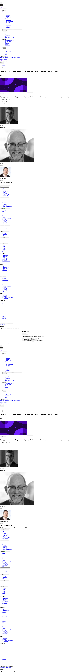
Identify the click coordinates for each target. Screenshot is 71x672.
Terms (3, 324)
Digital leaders (4, 260)
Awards (6, 50)
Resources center (7, 35)
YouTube (4, 662)
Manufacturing (4, 270)
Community (6, 44)
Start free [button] (6, 56)
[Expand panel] (23, 334)
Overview (4, 302)
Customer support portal (6, 310)
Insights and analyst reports (6, 282)
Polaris (7, 26)
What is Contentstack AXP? (27, 338)
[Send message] (33, 341)
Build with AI (8, 41)
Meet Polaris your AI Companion (27, 340)
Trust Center (9, 324)
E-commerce (4, 271)
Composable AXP (5, 289)
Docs (5, 42)
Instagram (4, 318)
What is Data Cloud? (35, 338)
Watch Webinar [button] (30, 92)
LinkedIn (4, 317)
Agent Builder (8, 27)
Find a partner (4, 303)
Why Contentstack (8, 49)
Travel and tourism (5, 267)
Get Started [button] (2, 185)
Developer (4, 39)
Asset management (9, 21)
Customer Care (4, 296)
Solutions (6, 34)
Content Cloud (8, 15)
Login (6, 59)
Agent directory (9, 28)
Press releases (7, 52)
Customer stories (7, 32)
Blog (5, 36)
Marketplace (7, 43)
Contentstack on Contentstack (9, 37)
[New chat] (25, 334)
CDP (3, 291)
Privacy (5, 324)
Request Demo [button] (7, 185)
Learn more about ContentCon (37, 340)
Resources (4, 373)
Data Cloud (7, 16)
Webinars (4, 283)
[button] (1, 3)
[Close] (27, 334)
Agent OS (8, 17)
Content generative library (6, 286)
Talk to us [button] (2, 56)
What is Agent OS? (33, 339)
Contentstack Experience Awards (7, 297)
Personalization (8, 25)
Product (4, 10)
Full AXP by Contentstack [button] (7, 323)
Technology (4, 269)
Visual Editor (8, 22)
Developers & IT (5, 258)
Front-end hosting (8, 20)
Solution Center (5, 255)
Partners (3, 389)
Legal (1, 324)
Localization (4, 614)
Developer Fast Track (6, 261)
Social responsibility (8, 51)
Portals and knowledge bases (7, 273)
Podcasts (3, 284)
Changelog (4, 257)
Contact (6, 54)
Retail (3, 266)
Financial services (5, 268)
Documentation (7, 33)
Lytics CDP (7, 23)
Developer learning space (10, 40)
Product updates (7, 45)
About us (4, 309)
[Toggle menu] (3, 63)
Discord (3, 320)
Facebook (4, 316)
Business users (4, 259)
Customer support (5, 298)
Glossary (3, 285)
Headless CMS (8, 18)
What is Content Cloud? (26, 339)
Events (6, 38)
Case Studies (4, 295)
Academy (6, 31)
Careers (6, 53)
